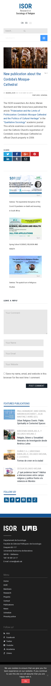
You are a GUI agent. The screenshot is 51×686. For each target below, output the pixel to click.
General (44, 95)
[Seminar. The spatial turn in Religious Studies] (25, 266)
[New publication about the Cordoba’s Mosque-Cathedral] (25, 58)
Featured (36, 95)
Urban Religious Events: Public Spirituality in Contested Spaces (31, 422)
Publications (9, 605)
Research (7, 593)
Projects (7, 597)
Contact (7, 601)
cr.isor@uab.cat (15, 561)
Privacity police (10, 616)
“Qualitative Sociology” (15, 122)
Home (6, 581)
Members (7, 589)
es (26, 23)
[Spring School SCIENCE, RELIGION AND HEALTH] (25, 228)
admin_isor (10, 93)
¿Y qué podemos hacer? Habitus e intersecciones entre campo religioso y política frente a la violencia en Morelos (31, 477)
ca (22, 23)
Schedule (7, 613)
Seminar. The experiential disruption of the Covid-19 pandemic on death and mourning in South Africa (25, 206)
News (6, 609)
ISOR (25, 6)
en (30, 23)
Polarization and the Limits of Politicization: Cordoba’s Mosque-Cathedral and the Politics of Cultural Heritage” (25, 114)
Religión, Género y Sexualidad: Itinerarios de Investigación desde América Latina (32, 440)
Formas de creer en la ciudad (30, 460)
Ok (25, 681)
